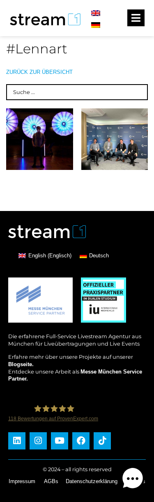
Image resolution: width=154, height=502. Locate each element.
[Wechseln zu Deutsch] (95, 25)
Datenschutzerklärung (91, 481)
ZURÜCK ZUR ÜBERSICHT (39, 72)
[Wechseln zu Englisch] (95, 13)
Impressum (22, 481)
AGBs (51, 481)
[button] (133, 479)
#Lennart (36, 48)
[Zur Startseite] (43, 26)
